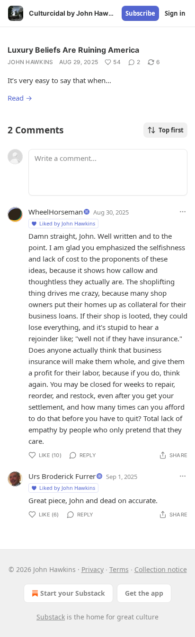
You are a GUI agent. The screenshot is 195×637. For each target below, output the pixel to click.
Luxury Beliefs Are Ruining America (73, 50)
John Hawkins (30, 62)
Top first (171, 130)
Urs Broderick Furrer (62, 476)
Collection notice (160, 569)
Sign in (175, 13)
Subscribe (140, 13)
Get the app (144, 593)
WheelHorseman (55, 211)
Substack (50, 616)
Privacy (92, 569)
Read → (20, 98)
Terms (119, 569)
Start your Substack (72, 593)
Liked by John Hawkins (67, 223)
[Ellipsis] (182, 211)
